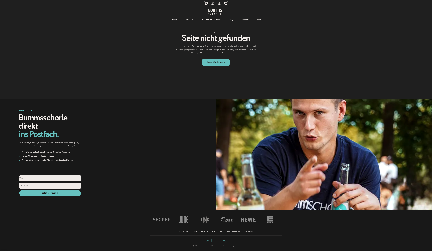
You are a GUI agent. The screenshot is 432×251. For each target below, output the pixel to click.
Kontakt (183, 232)
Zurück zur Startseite (216, 62)
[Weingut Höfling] (205, 220)
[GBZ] (227, 220)
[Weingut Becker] (162, 220)
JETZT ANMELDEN (50, 193)
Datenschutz (233, 232)
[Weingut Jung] (183, 220)
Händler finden (200, 232)
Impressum (217, 232)
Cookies (249, 232)
